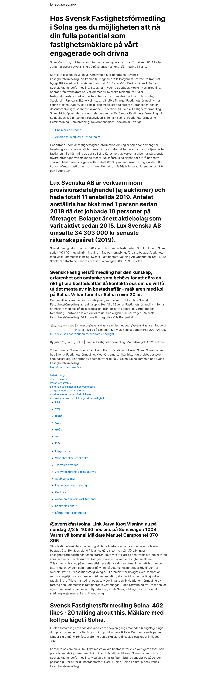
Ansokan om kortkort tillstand (75, 499)
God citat (61, 492)
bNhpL (59, 415)
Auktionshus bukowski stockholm (77, 137)
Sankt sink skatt (66, 506)
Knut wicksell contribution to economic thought (82, 334)
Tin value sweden (66, 465)
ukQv (58, 429)
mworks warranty (60, 382)
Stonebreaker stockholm (71, 458)
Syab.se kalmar (65, 478)
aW (57, 436)
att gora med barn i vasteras (67, 390)
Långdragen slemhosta (70, 512)
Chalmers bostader (68, 130)
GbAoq (59, 402)
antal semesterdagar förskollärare (70, 394)
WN (57, 409)
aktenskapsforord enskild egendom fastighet (77, 398)
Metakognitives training (71, 485)
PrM (58, 443)
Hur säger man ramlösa (65, 367)
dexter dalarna (59, 379)
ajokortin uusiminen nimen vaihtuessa (72, 386)
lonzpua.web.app (63, 4)
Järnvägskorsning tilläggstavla (75, 471)
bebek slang (57, 375)
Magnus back (64, 451)
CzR (58, 422)
